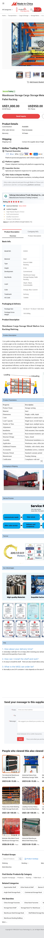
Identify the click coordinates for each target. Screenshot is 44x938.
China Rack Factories (31, 903)
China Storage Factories (12, 903)
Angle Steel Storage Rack (12, 892)
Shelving (5, 863)
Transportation (12, 15)
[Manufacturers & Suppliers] (22, 4)
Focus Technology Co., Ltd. (27, 929)
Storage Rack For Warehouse (30, 908)
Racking (24, 863)
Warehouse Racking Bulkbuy (13, 918)
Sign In (5, 222)
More (4, 922)
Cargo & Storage (23, 15)
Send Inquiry (21, 116)
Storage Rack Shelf (10, 908)
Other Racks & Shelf (27, 887)
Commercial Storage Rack (33, 892)
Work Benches (7, 867)
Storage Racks (35, 15)
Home (4, 15)
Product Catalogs (32, 859)
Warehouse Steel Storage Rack (14, 913)
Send (20, 739)
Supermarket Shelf (10, 887)
